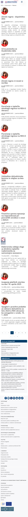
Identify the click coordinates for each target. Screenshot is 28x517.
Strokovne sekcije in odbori (7, 427)
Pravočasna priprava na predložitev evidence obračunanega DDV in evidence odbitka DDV (12, 373)
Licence (2, 468)
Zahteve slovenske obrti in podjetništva (10, 436)
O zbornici (4, 450)
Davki (2, 403)
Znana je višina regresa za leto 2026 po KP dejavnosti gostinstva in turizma (11, 386)
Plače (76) (3, 351)
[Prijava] (22, 2)
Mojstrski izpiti (4, 418)
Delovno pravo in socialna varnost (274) (10, 345)
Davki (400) (3, 343)
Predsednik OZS (4, 455)
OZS (2, 5)
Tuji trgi (3, 439)
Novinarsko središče (6, 457)
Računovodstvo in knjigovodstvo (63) (10, 353)
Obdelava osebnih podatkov (7, 493)
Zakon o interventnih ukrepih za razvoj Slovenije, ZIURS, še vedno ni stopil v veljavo (13, 380)
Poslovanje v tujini (5, 405)
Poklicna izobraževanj (7, 416)
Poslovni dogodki (5, 441)
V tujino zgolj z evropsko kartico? (9, 364)
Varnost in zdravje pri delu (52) (8, 355)
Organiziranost (4, 452)
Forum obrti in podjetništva (7, 434)
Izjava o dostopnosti (5, 495)
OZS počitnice (4, 489)
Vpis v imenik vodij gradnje (7, 474)
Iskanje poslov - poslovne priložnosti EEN (10, 445)
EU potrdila (3, 476)
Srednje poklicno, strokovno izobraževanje (11, 422)
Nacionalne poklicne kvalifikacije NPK (10, 420)
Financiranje (4, 448)
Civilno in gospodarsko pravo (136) (9, 347)
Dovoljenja (4, 466)
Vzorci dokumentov (5, 413)
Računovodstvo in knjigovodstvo (8, 409)
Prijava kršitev (4, 461)
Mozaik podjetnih (5, 487)
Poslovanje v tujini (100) (7, 349)
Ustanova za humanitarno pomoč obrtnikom (13, 480)
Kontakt (3, 463)
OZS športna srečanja (6, 491)
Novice (14, 5)
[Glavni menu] (2, 2)
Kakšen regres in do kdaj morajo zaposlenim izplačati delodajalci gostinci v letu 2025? (12, 376)
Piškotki (4, 497)
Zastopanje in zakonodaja (8, 432)
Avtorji (2, 499)
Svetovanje (8, 5)
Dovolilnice (3, 470)
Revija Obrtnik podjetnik (6, 485)
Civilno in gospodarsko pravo (8, 411)
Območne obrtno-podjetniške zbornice (10, 429)
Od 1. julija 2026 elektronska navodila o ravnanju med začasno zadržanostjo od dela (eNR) (13, 383)
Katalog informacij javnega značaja (9, 459)
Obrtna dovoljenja (5, 472)
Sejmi (2, 443)
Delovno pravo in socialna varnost (9, 407)
